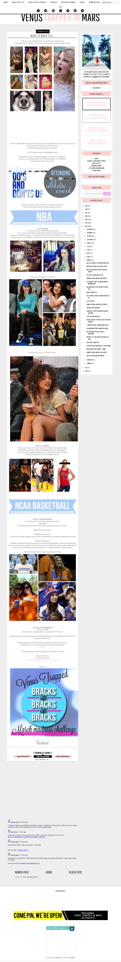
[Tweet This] (23, 757)
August (89, 243)
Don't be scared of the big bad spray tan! (98, 263)
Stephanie (34, 660)
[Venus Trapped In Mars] (44, 736)
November (90, 233)
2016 (86, 216)
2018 (86, 209)
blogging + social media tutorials (96, 161)
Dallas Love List (18, 2)
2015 (86, 219)
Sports (82, 2)
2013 (86, 226)
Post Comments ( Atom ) (30, 877)
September (90, 240)
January (89, 363)
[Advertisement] (42, 128)
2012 (86, 368)
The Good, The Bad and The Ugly (95, 275)
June (88, 250)
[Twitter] (82, 11)
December (90, 229)
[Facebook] (38, 11)
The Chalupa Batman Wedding (96, 168)
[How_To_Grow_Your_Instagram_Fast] (96, 147)
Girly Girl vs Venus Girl (93, 342)
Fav (48, 759)
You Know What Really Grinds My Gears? (97, 328)
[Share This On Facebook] (43, 757)
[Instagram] (53, 11)
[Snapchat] (75, 11)
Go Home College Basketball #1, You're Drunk (99, 346)
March (89, 260)
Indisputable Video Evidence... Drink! (96, 349)
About (6, 2)
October (89, 236)
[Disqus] (49, 791)
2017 (86, 213)
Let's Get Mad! (90, 301)
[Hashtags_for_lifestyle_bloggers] (96, 109)
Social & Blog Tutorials (37, 2)
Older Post (75, 872)
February (89, 360)
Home (49, 872)
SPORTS (97, 159)
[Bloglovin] (45, 11)
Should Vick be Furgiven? (93, 308)
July (88, 246)
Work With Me (94, 2)
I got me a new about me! (93, 316)
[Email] (68, 11)
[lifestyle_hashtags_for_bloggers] (96, 135)
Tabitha (48, 660)
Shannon (59, 660)
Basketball (43, 759)
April (88, 257)
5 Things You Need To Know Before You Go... (98, 325)
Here (42, 654)
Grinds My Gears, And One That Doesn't (97, 304)
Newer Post (22, 872)
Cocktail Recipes (96, 170)
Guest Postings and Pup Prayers (95, 356)
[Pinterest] (60, 11)
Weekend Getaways (68, 2)
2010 (86, 371)
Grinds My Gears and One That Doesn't (97, 278)
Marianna (26, 660)
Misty (42, 660)
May (88, 253)
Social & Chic (59, 958)
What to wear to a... (92, 292)
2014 (86, 223)
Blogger (72, 958)
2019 (86, 206)
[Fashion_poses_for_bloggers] (96, 122)
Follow (95, 88)
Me (53, 660)
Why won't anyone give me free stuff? (97, 266)
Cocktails (53, 2)
